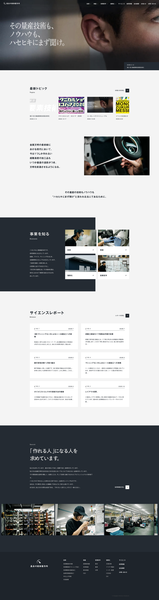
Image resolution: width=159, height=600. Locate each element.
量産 (96, 567)
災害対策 (109, 564)
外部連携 (66, 579)
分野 (96, 570)
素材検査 (86, 570)
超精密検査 (86, 564)
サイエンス (121, 4)
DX (107, 576)
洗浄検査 (86, 567)
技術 (88, 4)
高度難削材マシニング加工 (71, 567)
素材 (96, 564)
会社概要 (136, 4)
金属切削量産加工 (68, 573)
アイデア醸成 (110, 567)
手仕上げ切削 (67, 576)
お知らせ (143, 4)
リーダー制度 (110, 570)
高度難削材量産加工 (69, 570)
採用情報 (129, 4)
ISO (84, 573)
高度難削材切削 (68, 564)
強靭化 (112, 4)
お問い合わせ (152, 4)
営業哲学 (103, 4)
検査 (95, 4)
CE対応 (108, 573)
